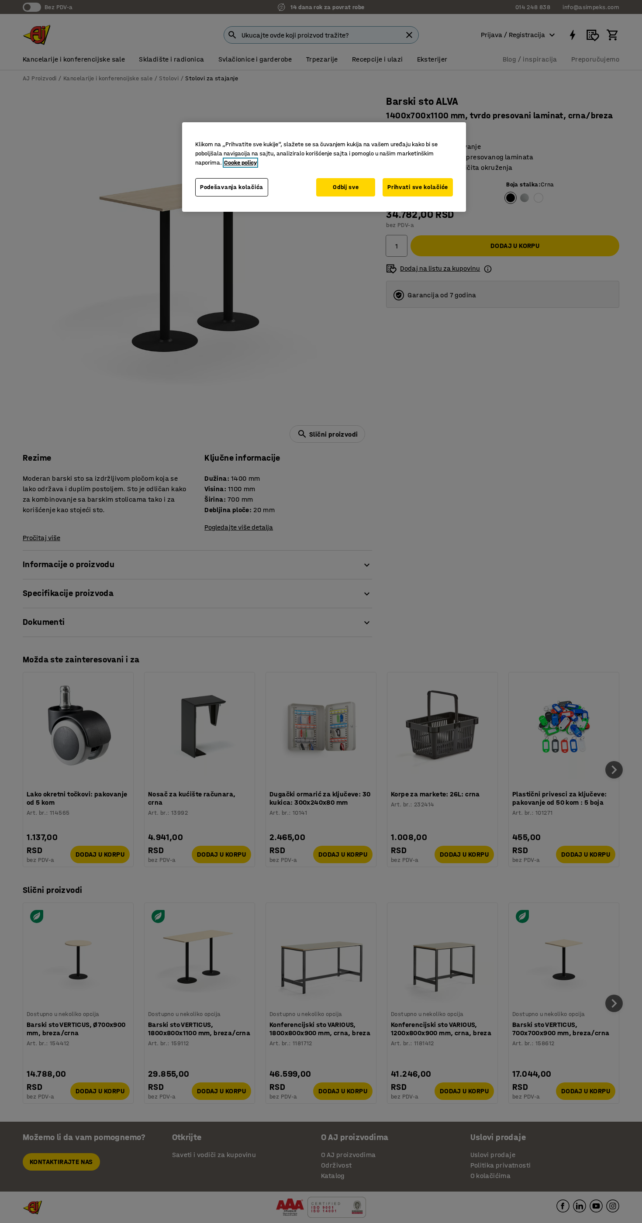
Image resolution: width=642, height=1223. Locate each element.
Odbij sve (346, 187)
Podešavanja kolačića (231, 187)
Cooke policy (240, 162)
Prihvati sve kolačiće (417, 187)
